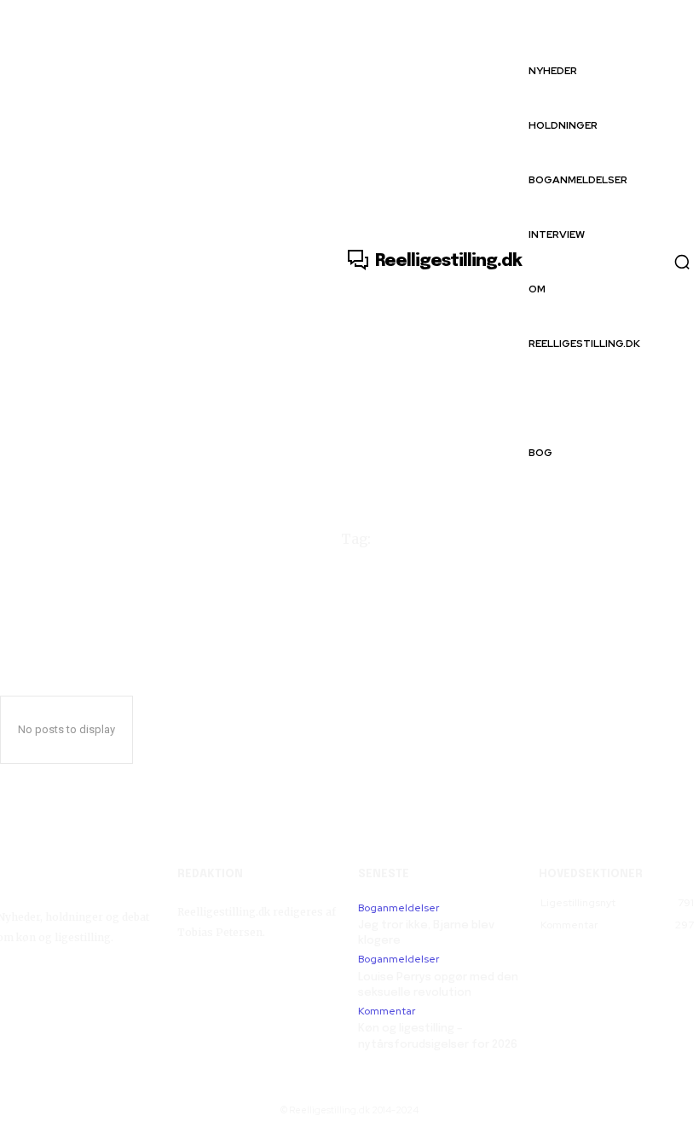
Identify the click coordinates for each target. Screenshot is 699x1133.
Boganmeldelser (398, 908)
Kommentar (386, 1011)
